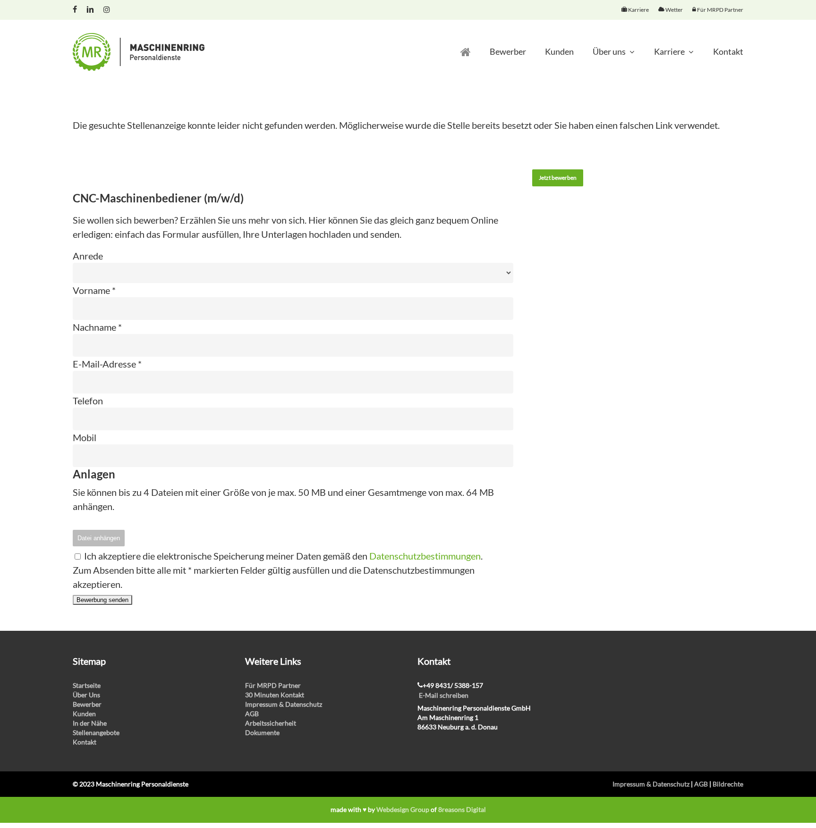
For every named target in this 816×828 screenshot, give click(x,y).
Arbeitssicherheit (270, 723)
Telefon (88, 400)
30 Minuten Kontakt (274, 695)
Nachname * (97, 327)
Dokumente (262, 732)
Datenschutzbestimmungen (425, 555)
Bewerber (87, 704)
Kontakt (84, 742)
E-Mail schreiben (443, 695)
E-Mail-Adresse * (107, 363)
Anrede (88, 255)
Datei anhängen (98, 538)
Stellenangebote (96, 732)
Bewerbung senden (102, 599)
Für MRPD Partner (273, 685)
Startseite (87, 685)
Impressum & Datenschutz (283, 704)
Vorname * (94, 290)
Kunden (84, 714)
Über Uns (86, 695)
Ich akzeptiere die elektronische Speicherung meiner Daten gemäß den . (282, 555)
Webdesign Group (402, 809)
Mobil (84, 437)
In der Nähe (90, 723)
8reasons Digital (462, 809)
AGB (252, 714)
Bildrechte (728, 784)
